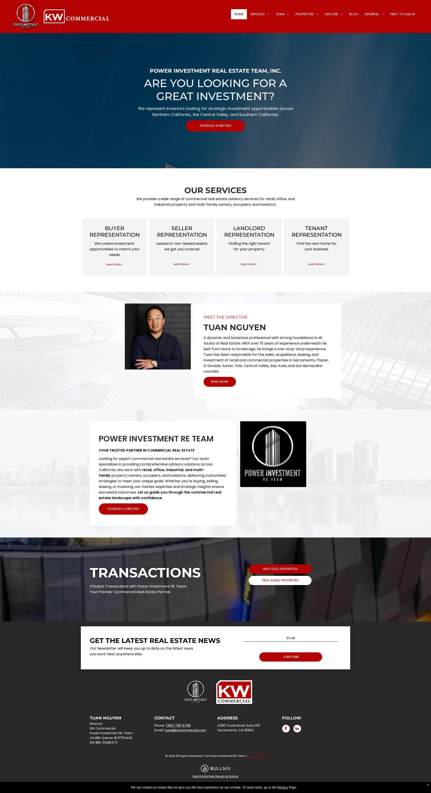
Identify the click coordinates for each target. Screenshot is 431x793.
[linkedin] (297, 729)
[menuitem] (239, 14)
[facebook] (286, 729)
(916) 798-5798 (178, 725)
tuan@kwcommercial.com (185, 730)
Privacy (282, 787)
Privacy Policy (257, 756)
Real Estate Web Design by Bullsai (215, 776)
